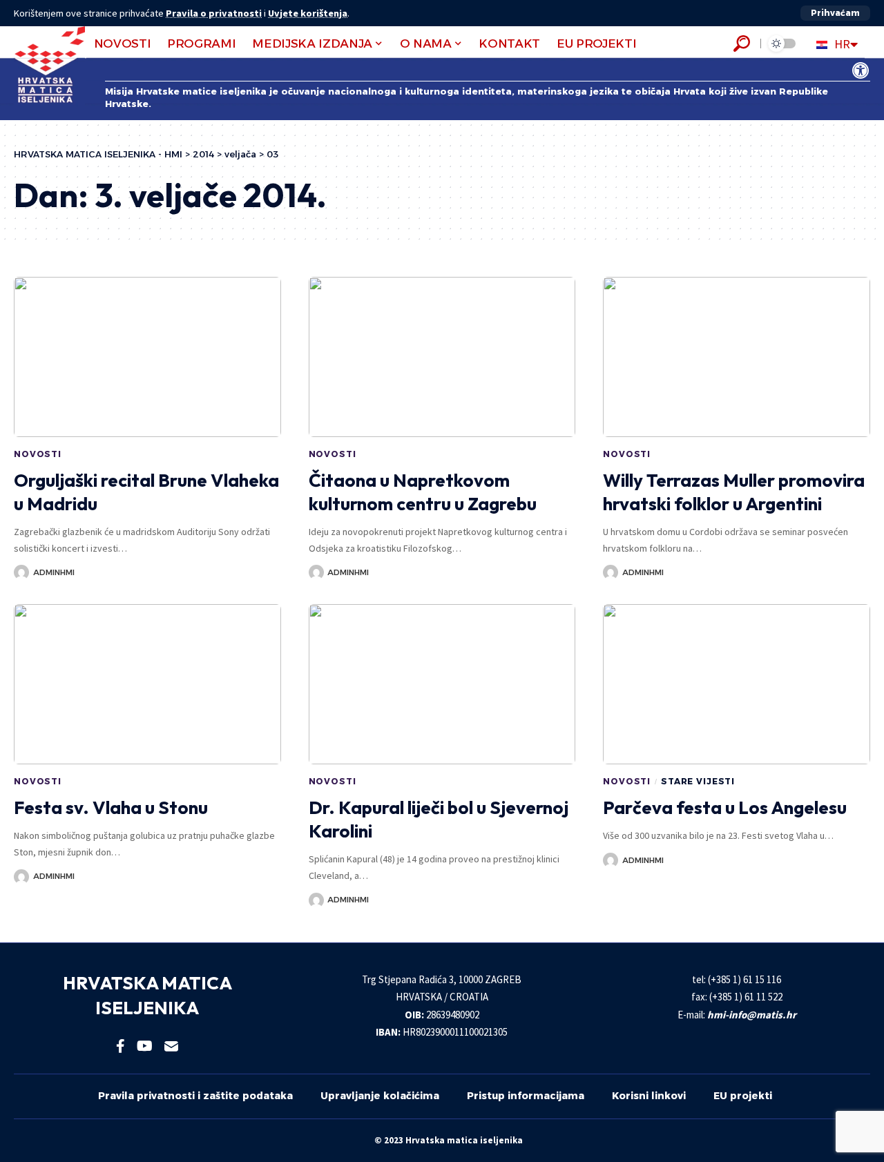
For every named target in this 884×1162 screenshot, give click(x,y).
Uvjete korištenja (307, 13)
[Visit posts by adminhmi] (21, 572)
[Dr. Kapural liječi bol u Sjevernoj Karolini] (442, 684)
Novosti (37, 454)
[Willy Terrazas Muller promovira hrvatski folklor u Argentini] (736, 357)
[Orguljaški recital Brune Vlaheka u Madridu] (147, 357)
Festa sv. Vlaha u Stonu (111, 807)
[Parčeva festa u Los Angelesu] (736, 684)
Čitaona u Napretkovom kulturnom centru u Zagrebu (423, 492)
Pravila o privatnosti (214, 13)
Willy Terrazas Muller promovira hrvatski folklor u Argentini (734, 492)
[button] (835, 13)
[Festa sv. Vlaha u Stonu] (147, 684)
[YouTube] (144, 1046)
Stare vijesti (698, 781)
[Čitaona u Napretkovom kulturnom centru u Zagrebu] (442, 357)
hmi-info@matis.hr (751, 1014)
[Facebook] (120, 1046)
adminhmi (54, 572)
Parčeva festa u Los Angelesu (725, 807)
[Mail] (171, 1046)
